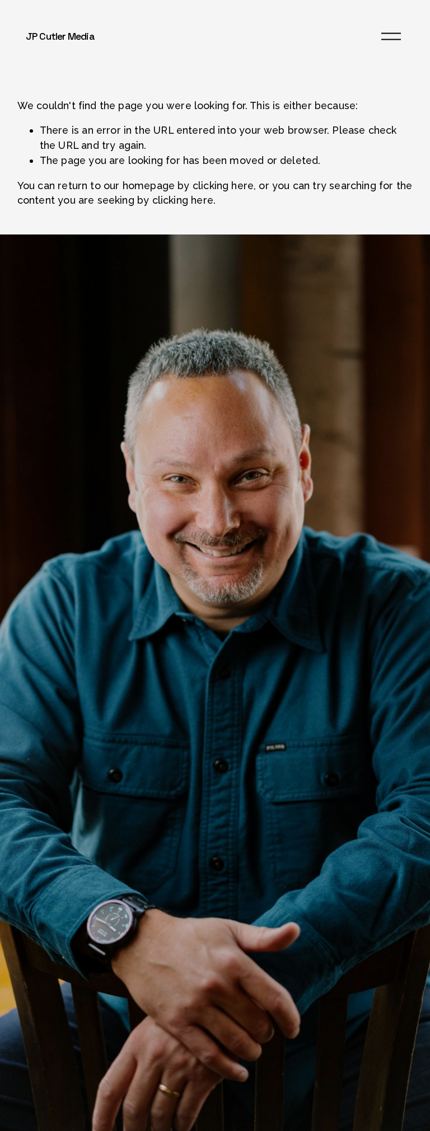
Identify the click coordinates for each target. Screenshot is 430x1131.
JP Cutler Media (60, 36)
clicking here (223, 185)
